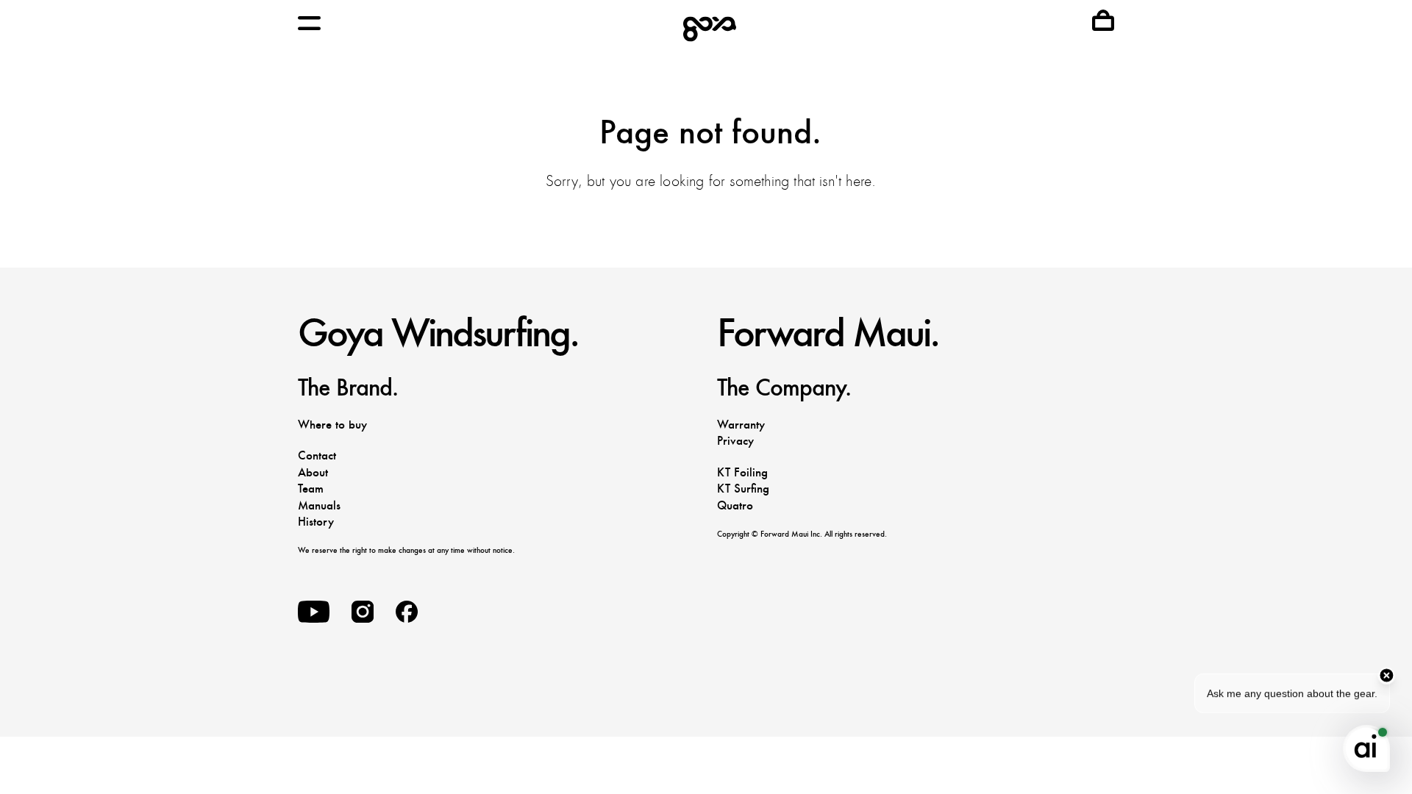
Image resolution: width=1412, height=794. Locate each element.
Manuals (319, 505)
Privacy (735, 440)
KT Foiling (742, 472)
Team (311, 488)
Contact (317, 455)
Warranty (741, 424)
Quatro (735, 505)
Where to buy (332, 424)
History (316, 521)
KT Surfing (743, 488)
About (313, 472)
